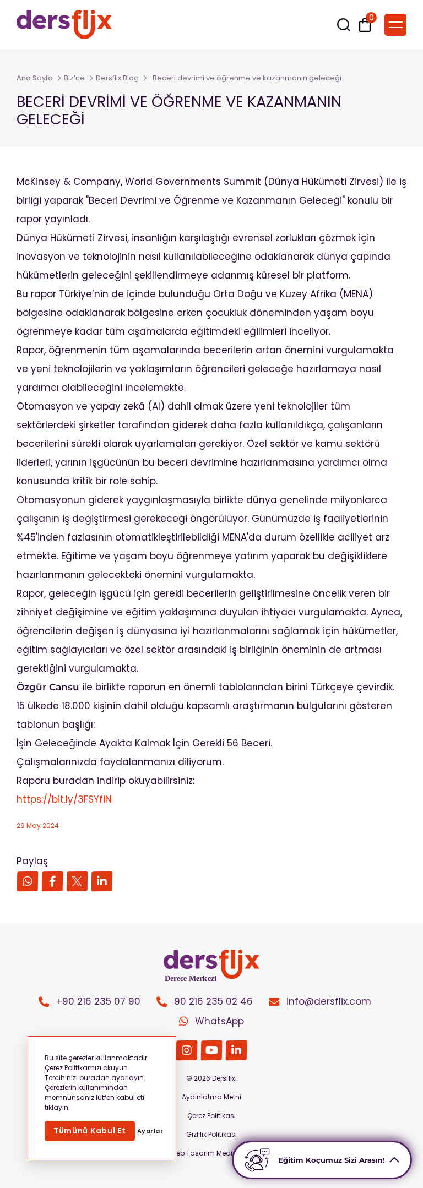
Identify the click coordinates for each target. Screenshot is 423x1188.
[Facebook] (52, 881)
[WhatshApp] (28, 881)
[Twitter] (77, 881)
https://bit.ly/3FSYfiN (64, 799)
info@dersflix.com (328, 1001)
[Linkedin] (102, 881)
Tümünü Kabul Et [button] (89, 1130)
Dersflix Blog (117, 78)
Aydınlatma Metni (211, 1097)
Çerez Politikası (211, 1115)
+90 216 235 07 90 (98, 1001)
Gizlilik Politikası (211, 1134)
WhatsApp (219, 1021)
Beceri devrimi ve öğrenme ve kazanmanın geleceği (247, 78)
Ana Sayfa (35, 78)
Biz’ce (74, 78)
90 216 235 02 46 (213, 1001)
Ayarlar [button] (150, 1130)
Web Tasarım (192, 1153)
